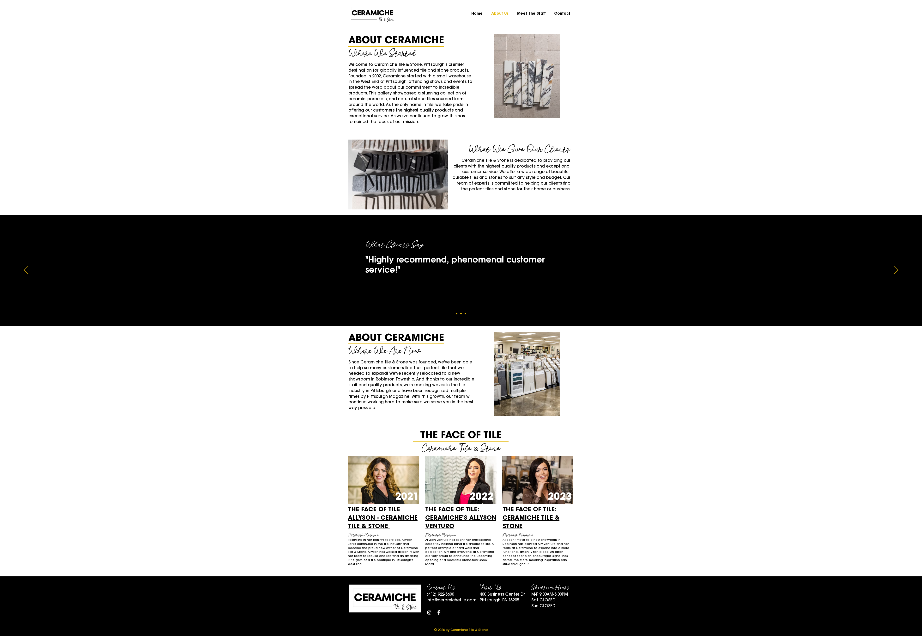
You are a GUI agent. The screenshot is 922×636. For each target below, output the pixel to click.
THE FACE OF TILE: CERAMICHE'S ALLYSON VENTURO (460, 518)
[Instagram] (429, 612)
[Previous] (26, 270)
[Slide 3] (465, 313)
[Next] (896, 270)
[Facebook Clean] (439, 612)
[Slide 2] (461, 313)
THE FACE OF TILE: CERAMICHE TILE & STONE (531, 518)
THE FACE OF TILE (374, 510)
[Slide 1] (456, 313)
